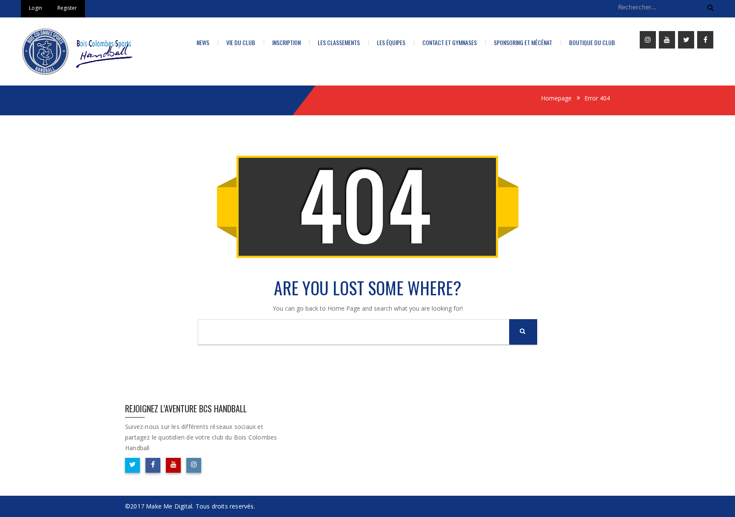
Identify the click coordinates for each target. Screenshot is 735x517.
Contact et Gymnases (449, 42)
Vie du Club (240, 42)
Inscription (286, 42)
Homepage (556, 98)
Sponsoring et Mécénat (523, 42)
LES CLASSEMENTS (339, 42)
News (203, 42)
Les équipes (391, 42)
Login (35, 7)
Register (67, 7)
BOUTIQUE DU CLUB (592, 42)
